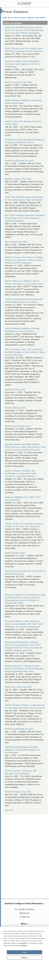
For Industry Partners (24, 909)
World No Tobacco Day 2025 (18, 792)
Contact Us (25, 917)
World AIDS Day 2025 (15, 389)
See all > (9, 810)
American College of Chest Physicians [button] (24, 903)
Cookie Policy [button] (23, 943)
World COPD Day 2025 (15, 408)
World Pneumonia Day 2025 (18, 426)
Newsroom (24, 913)
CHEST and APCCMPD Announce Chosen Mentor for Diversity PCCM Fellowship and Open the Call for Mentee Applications (24, 30)
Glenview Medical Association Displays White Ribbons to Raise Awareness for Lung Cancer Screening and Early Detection (25, 447)
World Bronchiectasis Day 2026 (19, 160)
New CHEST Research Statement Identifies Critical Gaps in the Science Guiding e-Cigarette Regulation (25, 218)
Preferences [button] (24, 945)
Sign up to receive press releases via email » (25, 17)
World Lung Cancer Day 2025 (18, 687)
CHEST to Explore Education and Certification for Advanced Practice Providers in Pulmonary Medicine (21, 473)
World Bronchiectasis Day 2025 (19, 729)
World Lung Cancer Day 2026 (18, 82)
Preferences (24, 957)
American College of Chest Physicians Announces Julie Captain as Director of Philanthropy (22, 64)
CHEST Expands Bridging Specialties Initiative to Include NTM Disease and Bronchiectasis (22, 750)
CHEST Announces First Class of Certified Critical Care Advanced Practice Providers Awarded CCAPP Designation (24, 260)
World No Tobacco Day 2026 (18, 179)
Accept (25, 952)
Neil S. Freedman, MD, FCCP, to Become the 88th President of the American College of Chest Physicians (25, 352)
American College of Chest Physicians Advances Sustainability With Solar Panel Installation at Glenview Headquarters (23, 624)
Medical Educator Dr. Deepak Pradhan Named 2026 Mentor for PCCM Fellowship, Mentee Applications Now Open (24, 668)
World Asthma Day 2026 (16, 242)
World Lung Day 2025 (15, 553)
